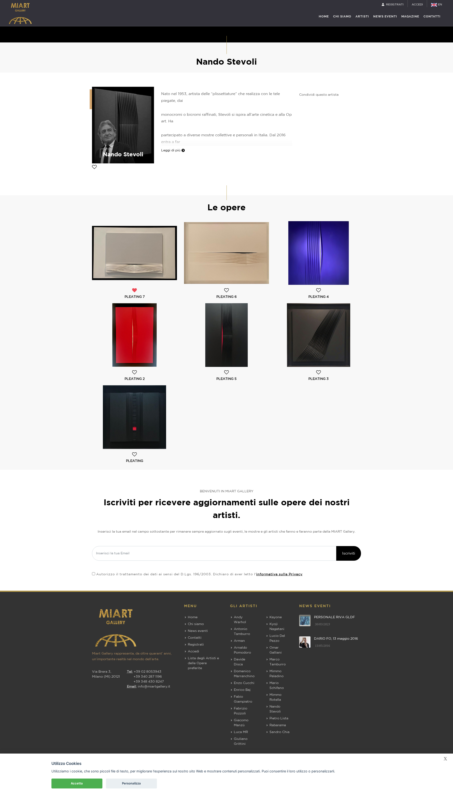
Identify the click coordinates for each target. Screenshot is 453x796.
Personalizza (131, 783)
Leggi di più (171, 150)
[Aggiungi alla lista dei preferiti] (94, 167)
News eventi (198, 631)
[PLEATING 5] (226, 335)
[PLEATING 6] (226, 253)
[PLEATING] (134, 417)
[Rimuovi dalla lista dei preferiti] (134, 291)
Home (192, 617)
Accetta (77, 783)
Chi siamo (196, 624)
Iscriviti (348, 553)
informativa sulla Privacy (279, 574)
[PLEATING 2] (134, 335)
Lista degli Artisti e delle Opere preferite (203, 663)
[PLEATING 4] (318, 253)
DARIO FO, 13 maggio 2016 (336, 638)
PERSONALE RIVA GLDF (334, 617)
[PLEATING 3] (318, 335)
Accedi (193, 651)
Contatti (194, 637)
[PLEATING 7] (134, 253)
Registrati (196, 644)
